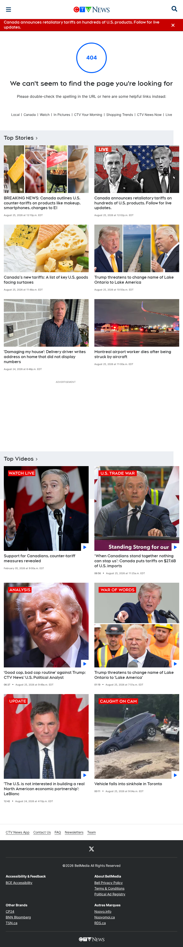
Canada (30, 115)
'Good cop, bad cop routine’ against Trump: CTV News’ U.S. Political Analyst (45, 675)
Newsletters (74, 832)
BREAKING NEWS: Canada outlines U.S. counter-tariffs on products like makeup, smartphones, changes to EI (42, 203)
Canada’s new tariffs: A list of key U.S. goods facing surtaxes (46, 280)
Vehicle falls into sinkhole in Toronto (128, 784)
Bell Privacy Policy (108, 883)
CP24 (10, 911)
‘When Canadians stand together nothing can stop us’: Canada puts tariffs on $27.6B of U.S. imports (135, 561)
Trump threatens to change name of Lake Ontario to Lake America (134, 280)
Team (91, 832)
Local (15, 115)
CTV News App (18, 832)
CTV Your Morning (88, 115)
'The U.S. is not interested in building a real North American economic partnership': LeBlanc (44, 789)
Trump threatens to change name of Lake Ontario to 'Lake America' (134, 675)
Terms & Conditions (109, 888)
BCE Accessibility (19, 883)
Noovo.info (102, 911)
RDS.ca (100, 923)
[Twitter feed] (91, 849)
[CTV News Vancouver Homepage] (92, 9)
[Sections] (8, 9)
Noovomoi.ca (104, 917)
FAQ (58, 832)
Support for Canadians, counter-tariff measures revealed (39, 558)
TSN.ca (11, 923)
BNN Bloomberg (18, 917)
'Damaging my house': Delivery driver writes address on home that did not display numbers (45, 357)
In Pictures (62, 115)
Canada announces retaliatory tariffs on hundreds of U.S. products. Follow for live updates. (133, 203)
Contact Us (42, 832)
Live (169, 115)
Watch (45, 115)
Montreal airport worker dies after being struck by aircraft (132, 354)
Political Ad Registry (109, 894)
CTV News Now (149, 115)
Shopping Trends (119, 115)
